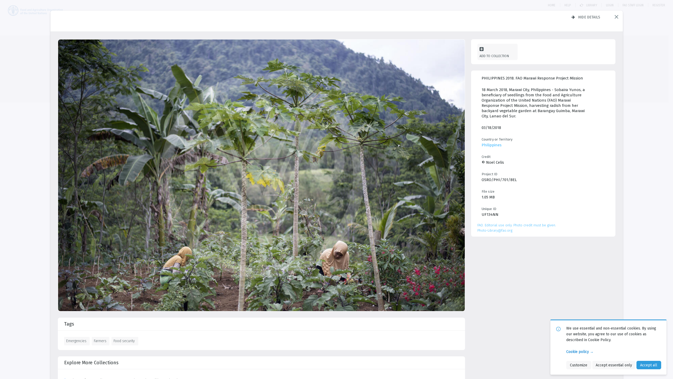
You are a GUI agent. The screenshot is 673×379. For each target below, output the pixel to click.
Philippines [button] (492, 145)
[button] (616, 17)
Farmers (100, 340)
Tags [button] (69, 324)
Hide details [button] (589, 17)
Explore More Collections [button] (91, 363)
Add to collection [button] (494, 56)
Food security (124, 340)
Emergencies (76, 340)
